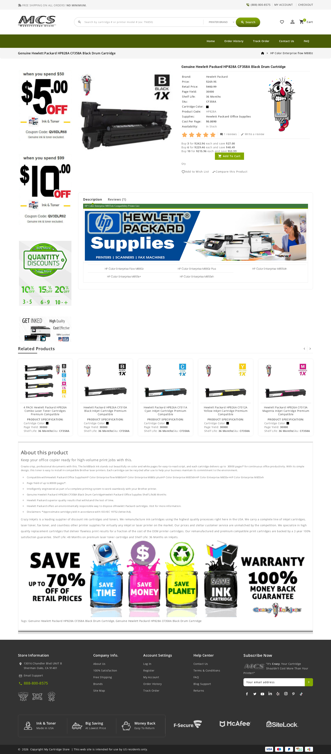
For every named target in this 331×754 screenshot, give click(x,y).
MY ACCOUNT (283, 5)
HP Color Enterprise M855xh (197, 276)
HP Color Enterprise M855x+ (124, 276)
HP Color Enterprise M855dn (269, 269)
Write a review (252, 134)
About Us (99, 664)
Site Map (99, 690)
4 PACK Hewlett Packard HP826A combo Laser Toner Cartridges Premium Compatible (45, 411)
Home (211, 41)
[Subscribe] (309, 682)
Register (148, 670)
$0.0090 (211, 121)
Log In (147, 664)
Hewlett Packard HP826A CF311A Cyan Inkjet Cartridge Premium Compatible (165, 411)
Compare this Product (229, 172)
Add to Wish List (195, 172)
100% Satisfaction (105, 670)
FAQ (306, 41)
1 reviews (228, 134)
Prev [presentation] (304, 349)
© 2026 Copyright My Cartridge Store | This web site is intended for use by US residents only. (83, 749)
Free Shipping (102, 677)
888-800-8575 (36, 683)
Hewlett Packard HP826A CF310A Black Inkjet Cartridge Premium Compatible (105, 411)
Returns (198, 690)
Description (92, 199)
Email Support (33, 675)
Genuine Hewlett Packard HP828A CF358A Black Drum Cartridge (71, 621)
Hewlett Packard (217, 76)
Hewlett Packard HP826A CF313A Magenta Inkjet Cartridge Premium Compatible (285, 411)
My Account (151, 677)
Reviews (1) (117, 199)
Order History (233, 41)
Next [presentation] (310, 349)
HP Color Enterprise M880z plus (197, 269)
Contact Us (286, 41)
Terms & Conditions (206, 670)
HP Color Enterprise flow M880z (124, 269)
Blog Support (202, 684)
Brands (98, 684)
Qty (183, 163)
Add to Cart (232, 156)
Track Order (261, 41)
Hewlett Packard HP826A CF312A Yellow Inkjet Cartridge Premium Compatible (225, 411)
